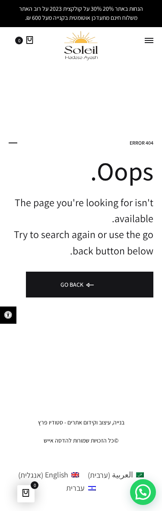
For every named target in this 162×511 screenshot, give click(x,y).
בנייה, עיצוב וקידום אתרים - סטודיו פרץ (81, 422)
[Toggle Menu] (149, 41)
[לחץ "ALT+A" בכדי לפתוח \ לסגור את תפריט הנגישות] (8, 315)
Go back (72, 284)
